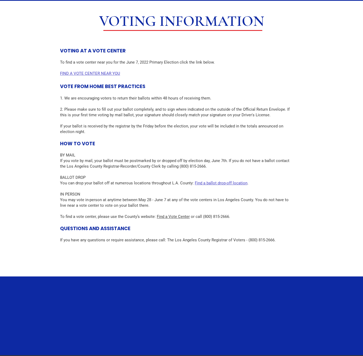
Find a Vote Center (173, 216)
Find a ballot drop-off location (221, 183)
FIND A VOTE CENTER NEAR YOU (90, 73)
